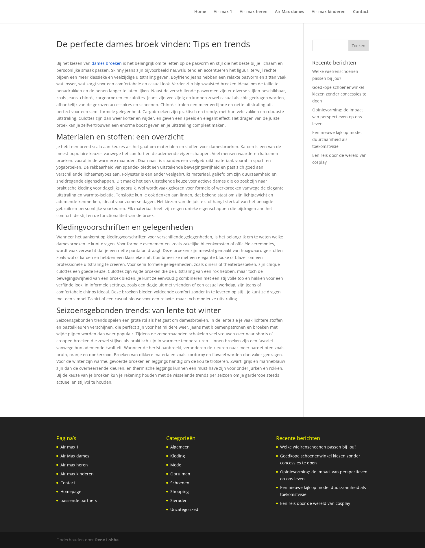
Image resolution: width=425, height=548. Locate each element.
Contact (361, 12)
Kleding (177, 456)
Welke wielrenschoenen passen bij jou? (318, 447)
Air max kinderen (328, 12)
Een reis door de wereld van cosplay (315, 503)
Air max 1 (223, 12)
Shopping (179, 491)
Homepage (70, 491)
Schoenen (179, 483)
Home (200, 12)
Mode (175, 465)
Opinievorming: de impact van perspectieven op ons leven (337, 116)
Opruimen (180, 474)
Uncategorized (184, 509)
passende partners (78, 500)
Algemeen (180, 447)
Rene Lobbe (107, 540)
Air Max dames (289, 12)
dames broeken (107, 63)
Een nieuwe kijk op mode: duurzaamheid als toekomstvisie (337, 139)
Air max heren (253, 12)
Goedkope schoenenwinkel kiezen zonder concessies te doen (339, 94)
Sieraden (179, 500)
